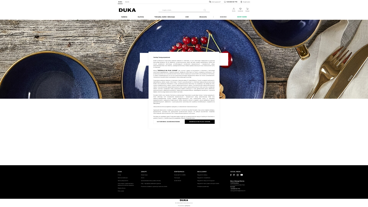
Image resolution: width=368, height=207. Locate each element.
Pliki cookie (121, 191)
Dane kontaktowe (123, 177)
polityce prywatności (202, 111)
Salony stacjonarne (123, 180)
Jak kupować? (216, 2)
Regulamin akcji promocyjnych (206, 180)
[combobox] (184, 10)
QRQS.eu (187, 205)
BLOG (127, 2)
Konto (233, 11)
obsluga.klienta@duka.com (237, 190)
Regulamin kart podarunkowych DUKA (208, 183)
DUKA (120, 2)
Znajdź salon (246, 2)
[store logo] (127, 10)
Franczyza (177, 177)
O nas (119, 175)
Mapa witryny (121, 188)
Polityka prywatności (203, 186)
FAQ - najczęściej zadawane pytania (151, 183)
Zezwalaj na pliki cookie (199, 121)
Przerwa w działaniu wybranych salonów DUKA (154, 186)
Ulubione (240, 11)
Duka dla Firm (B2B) (180, 175)
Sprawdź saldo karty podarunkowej (151, 180)
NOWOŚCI (223, 17)
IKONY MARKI (242, 17)
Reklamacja (144, 175)
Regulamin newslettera (203, 177)
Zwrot (142, 177)
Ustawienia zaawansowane (168, 121)
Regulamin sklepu (202, 175)
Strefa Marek (177, 180)
